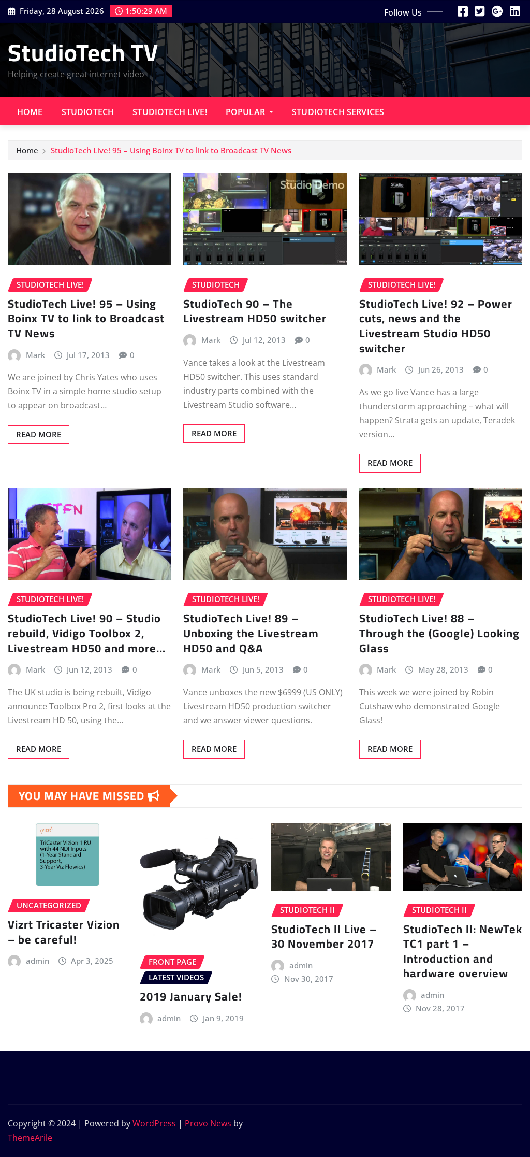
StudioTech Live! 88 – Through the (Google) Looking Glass (439, 633)
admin (37, 960)
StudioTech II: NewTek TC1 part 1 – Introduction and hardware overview (462, 951)
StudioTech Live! (169, 112)
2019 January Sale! (191, 996)
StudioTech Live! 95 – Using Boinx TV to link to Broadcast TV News (171, 150)
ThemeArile (30, 1138)
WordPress (154, 1123)
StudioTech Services (338, 112)
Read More (38, 434)
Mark (35, 355)
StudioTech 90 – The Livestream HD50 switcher (255, 311)
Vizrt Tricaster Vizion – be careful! (64, 931)
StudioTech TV (83, 52)
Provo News (208, 1123)
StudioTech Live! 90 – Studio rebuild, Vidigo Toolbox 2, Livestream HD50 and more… (87, 633)
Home (30, 112)
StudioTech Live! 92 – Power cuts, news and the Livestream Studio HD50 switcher (435, 326)
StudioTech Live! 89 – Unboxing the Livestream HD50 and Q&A (251, 633)
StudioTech (88, 112)
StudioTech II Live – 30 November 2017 (324, 936)
